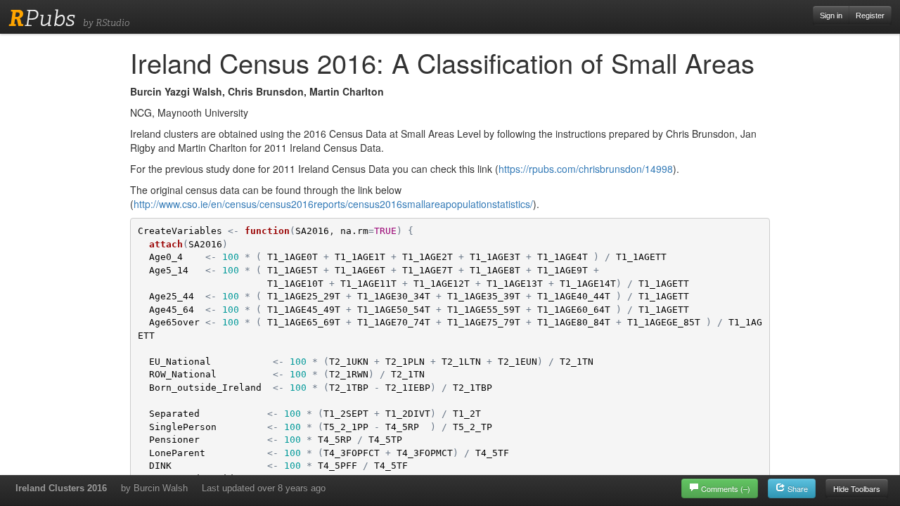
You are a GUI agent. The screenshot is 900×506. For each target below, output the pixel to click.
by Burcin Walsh (154, 488)
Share (796, 488)
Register (870, 15)
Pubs (41, 18)
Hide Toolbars (856, 488)
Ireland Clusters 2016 (61, 488)
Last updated (264, 488)
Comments (725, 488)
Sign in (831, 15)
